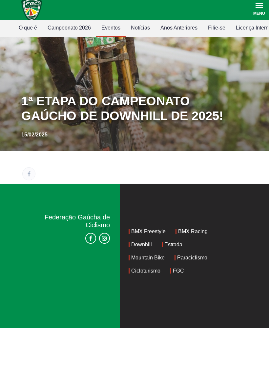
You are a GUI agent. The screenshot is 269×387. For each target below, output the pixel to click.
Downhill (141, 244)
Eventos (110, 28)
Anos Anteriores (178, 28)
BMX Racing (193, 231)
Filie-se (216, 28)
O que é (28, 28)
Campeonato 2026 (69, 28)
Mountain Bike (148, 257)
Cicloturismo (145, 271)
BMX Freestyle (148, 231)
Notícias (140, 28)
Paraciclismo (192, 257)
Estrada (173, 244)
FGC (178, 271)
